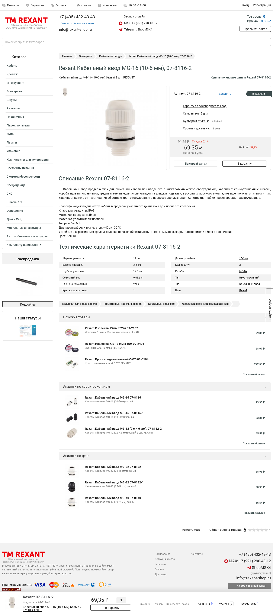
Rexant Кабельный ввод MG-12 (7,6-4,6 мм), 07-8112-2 (123, 428)
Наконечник (15, 117)
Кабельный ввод (249, 284)
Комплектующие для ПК (24, 245)
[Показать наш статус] (27, 330)
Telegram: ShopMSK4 (137, 29)
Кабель (12, 65)
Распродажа (162, 554)
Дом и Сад (14, 219)
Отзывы (158, 604)
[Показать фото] (65, 92)
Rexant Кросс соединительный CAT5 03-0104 (116, 359)
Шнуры (12, 100)
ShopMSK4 (261, 567)
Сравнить (204, 603)
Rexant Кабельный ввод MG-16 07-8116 (113, 397)
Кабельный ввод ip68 (161, 303)
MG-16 (243, 271)
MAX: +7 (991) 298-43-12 (140, 23)
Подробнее (27, 304)
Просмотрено (248, 603)
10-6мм (243, 258)
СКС (9, 193)
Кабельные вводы (110, 56)
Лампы (12, 142)
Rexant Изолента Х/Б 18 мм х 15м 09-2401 (114, 343)
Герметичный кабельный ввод (122, 303)
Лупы (10, 134)
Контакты (110, 5)
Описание (144, 604)
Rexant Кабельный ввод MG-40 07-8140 (113, 498)
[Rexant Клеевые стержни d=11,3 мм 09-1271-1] (27, 283)
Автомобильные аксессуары (27, 236)
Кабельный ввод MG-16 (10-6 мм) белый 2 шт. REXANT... (52, 608)
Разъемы (13, 108)
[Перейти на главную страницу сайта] (26, 23)
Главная (67, 56)
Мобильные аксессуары (24, 227)
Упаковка (13, 151)
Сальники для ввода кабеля (79, 303)
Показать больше (254, 374)
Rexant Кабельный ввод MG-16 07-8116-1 (114, 413)
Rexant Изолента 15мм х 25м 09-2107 (111, 328)
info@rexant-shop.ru (253, 578)
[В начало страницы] (264, 603)
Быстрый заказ (196, 163)
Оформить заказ (255, 29)
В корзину (245, 163)
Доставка (83, 5)
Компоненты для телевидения (28, 159)
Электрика (14, 91)
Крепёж (12, 74)
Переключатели (18, 125)
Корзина (224, 603)
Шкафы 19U (15, 202)
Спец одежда (16, 185)
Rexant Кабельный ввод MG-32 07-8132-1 (114, 482)
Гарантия (37, 5)
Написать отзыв (191, 529)
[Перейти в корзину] (242, 19)
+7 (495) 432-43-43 (76, 16)
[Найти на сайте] (267, 42)
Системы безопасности (23, 176)
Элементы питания (20, 168)
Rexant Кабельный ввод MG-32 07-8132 (113, 467)
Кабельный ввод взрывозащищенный (205, 303)
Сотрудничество (165, 559)
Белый (243, 290)
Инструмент (15, 82)
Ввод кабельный (249, 277)
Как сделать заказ (177, 604)
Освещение (15, 210)
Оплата (61, 5)
